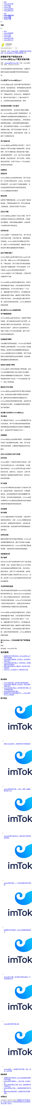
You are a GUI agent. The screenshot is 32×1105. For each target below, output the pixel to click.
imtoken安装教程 (8, 9)
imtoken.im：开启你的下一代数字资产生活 (16, 669)
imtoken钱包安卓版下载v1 (11, 691)
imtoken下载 (7, 7)
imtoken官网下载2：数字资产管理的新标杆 (16, 682)
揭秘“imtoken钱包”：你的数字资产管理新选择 (17, 743)
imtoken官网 (7, 5)
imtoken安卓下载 (8, 3)
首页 (5, 2)
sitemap (9, 1103)
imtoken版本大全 (8, 10)
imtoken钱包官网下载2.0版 (11, 1024)
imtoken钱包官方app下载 (12, 63)
